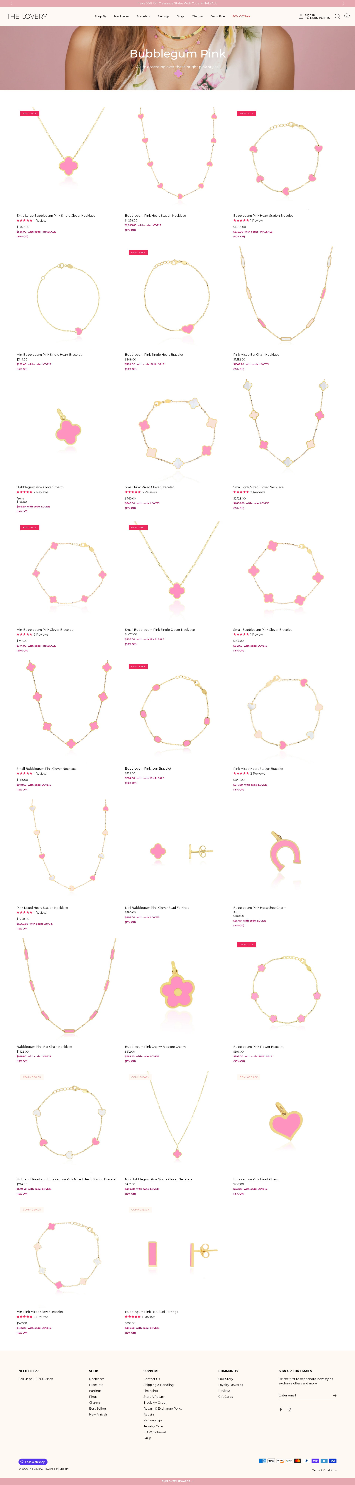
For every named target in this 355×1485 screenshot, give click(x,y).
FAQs (147, 1438)
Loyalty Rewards (230, 1385)
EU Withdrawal (154, 1432)
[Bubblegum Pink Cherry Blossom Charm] (177, 990)
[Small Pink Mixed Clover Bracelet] (177, 431)
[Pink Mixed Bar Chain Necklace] (285, 298)
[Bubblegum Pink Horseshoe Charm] (285, 851)
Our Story (225, 1379)
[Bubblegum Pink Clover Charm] (69, 431)
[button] (177, 1481)
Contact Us (151, 1379)
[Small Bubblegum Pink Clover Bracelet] (285, 573)
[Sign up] (335, 1395)
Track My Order (155, 1402)
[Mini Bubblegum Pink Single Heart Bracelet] (69, 298)
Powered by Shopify (56, 1468)
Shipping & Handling (158, 1385)
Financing (150, 1391)
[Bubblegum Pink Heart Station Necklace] (177, 159)
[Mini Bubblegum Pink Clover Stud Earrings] (177, 851)
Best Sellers (97, 1408)
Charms (197, 16)
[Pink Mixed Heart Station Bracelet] (285, 712)
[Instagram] (289, 1409)
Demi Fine (217, 16)
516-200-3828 (43, 1379)
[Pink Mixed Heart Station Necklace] (69, 851)
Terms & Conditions (324, 1470)
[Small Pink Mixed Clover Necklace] (285, 431)
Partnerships (152, 1420)
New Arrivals (98, 1414)
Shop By (100, 16)
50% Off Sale (241, 16)
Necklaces (121, 16)
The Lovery (35, 1468)
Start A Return (154, 1396)
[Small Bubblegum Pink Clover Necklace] (69, 712)
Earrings (163, 16)
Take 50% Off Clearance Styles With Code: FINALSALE (177, 3)
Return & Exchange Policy (162, 1408)
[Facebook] (281, 1409)
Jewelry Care (153, 1426)
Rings (180, 16)
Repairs (148, 1414)
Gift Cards (225, 1396)
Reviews (224, 1391)
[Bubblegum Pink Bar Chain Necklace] (69, 990)
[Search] (337, 16)
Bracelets (143, 16)
